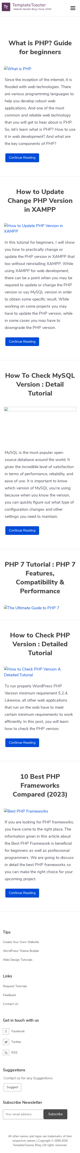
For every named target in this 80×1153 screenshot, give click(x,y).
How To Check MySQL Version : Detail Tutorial (40, 384)
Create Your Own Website (21, 942)
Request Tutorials (15, 986)
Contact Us (10, 1004)
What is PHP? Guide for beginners (40, 48)
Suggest (12, 1087)
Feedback (9, 995)
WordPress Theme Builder (21, 951)
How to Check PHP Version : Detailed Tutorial (40, 644)
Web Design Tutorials (17, 960)
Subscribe (55, 1114)
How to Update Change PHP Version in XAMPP (40, 201)
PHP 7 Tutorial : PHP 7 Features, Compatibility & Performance (40, 578)
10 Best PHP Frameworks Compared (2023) (40, 785)
